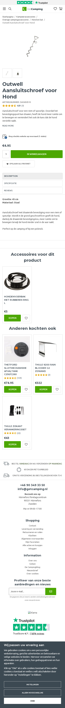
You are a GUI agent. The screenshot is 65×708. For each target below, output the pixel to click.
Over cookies (33, 573)
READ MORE (8, 126)
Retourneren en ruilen (32, 532)
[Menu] (4, 8)
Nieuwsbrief (32, 570)
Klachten (32, 535)
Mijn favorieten (32, 542)
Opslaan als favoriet (19, 164)
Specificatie (10, 183)
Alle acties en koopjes (32, 545)
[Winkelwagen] (60, 8)
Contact (32, 525)
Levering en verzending (32, 529)
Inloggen (33, 548)
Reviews (8, 190)
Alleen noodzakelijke (32, 693)
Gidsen (32, 564)
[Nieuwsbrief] (50, 591)
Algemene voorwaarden (32, 539)
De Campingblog (32, 567)
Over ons (32, 560)
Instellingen (33, 684)
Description (11, 176)
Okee (32, 701)
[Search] (10, 8)
